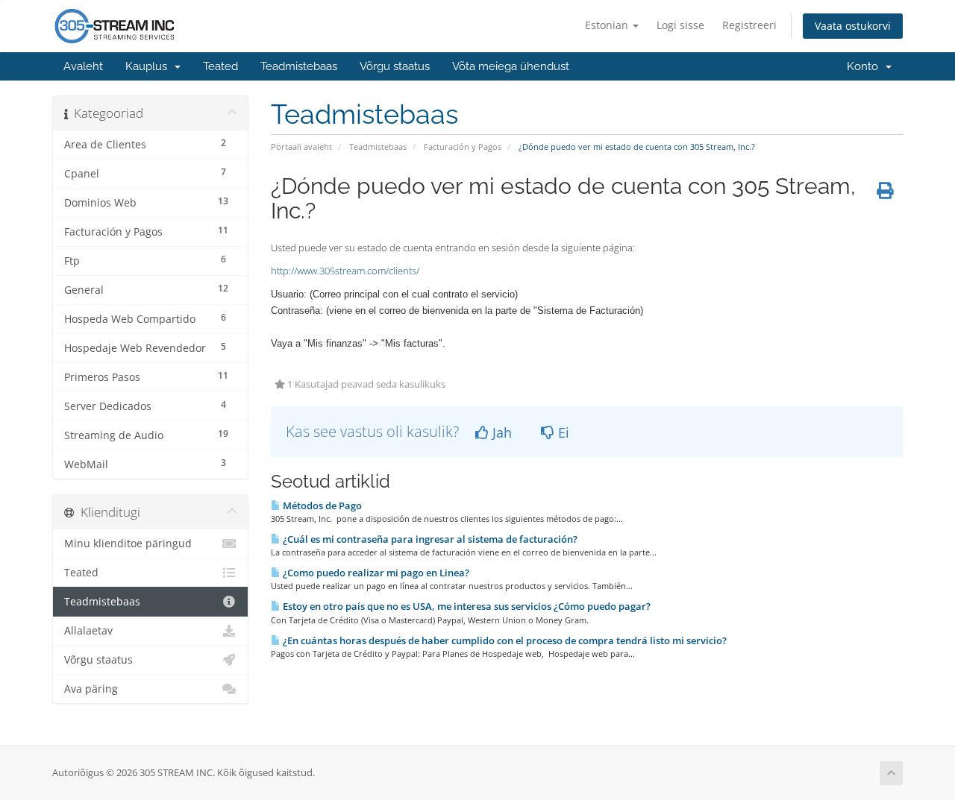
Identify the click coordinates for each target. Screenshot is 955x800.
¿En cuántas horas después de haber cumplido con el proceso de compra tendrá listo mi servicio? (504, 640)
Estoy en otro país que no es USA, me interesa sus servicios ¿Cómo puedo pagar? (466, 606)
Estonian (608, 25)
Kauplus (149, 66)
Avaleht (83, 66)
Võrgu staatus (395, 66)
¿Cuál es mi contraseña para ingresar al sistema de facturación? (429, 539)
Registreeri (749, 25)
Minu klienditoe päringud (128, 543)
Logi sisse (680, 25)
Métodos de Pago (321, 505)
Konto (865, 66)
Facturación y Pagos (462, 146)
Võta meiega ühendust (510, 66)
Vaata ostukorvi (853, 26)
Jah (500, 432)
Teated (220, 66)
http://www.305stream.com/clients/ (345, 270)
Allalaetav (88, 630)
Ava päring (91, 689)
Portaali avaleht (301, 146)
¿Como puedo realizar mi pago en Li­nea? (375, 572)
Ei (561, 432)
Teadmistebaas (298, 66)
